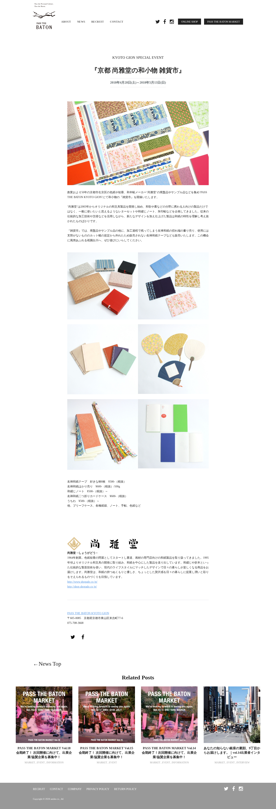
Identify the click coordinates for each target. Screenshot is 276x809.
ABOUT (66, 21)
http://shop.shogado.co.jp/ (82, 586)
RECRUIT (97, 21)
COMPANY (75, 789)
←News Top (47, 664)
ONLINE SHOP (189, 21)
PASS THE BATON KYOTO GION (88, 613)
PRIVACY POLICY (97, 789)
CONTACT (116, 21)
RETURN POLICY (125, 789)
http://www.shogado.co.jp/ (82, 581)
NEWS (81, 21)
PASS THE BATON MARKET (223, 21)
